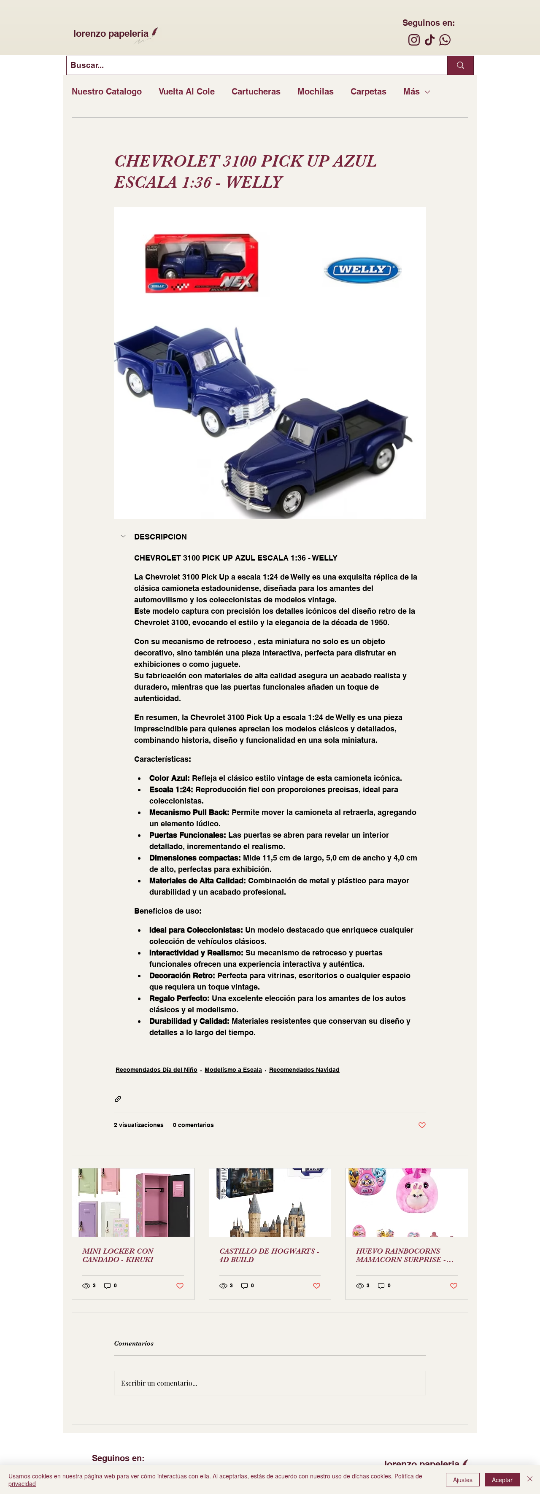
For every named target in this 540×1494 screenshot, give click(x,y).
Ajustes (462, 1479)
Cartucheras (256, 91)
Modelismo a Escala (233, 1069)
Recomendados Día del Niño (156, 1069)
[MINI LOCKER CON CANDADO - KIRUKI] (133, 1202)
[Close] (530, 1479)
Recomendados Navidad (304, 1069)
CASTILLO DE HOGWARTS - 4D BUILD (269, 1255)
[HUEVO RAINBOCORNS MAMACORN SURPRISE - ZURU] (407, 1202)
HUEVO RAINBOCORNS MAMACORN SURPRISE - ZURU (401, 1255)
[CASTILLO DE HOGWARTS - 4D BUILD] (270, 1202)
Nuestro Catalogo (107, 91)
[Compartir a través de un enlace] (118, 1099)
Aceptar (502, 1479)
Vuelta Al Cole (187, 91)
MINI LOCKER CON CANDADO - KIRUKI (117, 1255)
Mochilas (315, 91)
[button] (270, 537)
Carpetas (368, 91)
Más (411, 91)
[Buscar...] (460, 65)
